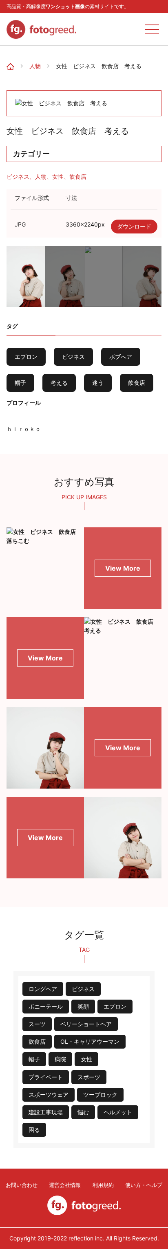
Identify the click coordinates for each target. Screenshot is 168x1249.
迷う (98, 382)
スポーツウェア (49, 1094)
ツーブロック (100, 1094)
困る (34, 1129)
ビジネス (18, 176)
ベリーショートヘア (86, 1023)
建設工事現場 (46, 1112)
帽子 (20, 382)
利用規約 (103, 1185)
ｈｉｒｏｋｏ (24, 428)
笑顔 (83, 1006)
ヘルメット (118, 1112)
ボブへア (120, 356)
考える (59, 382)
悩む (83, 1112)
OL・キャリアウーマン (89, 1041)
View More (122, 568)
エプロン (26, 356)
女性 (58, 176)
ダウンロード (134, 226)
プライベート (46, 1076)
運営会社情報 (65, 1185)
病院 (60, 1059)
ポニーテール (46, 1006)
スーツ (37, 1023)
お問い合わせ (22, 1185)
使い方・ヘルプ (143, 1185)
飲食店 (77, 176)
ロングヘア (43, 988)
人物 (35, 66)
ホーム (13, 58)
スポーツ (88, 1076)
